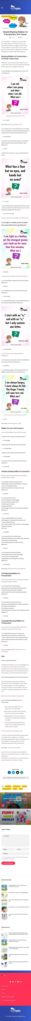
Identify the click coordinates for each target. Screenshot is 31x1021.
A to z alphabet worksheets (8, 1000)
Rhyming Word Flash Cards (15, 124)
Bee (7, 548)
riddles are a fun (14, 665)
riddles (15, 788)
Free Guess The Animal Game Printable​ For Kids (18, 914)
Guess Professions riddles (14, 423)
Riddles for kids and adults (8, 997)
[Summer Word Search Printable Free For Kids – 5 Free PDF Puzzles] (4, 949)
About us (3, 989)
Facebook (10, 754)
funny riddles (16, 786)
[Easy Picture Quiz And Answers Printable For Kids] (4, 902)
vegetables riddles (19, 627)
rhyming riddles (7, 788)
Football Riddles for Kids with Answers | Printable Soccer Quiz (18, 886)
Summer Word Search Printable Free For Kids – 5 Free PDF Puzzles (19, 947)
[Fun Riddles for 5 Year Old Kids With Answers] (4, 909)
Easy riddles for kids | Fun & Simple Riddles (18, 892)
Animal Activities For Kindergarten (17, 568)
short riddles (13, 669)
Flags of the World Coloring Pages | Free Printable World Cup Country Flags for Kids (18, 933)
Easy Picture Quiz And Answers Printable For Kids (19, 900)
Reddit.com (7, 758)
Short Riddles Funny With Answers (20, 218)
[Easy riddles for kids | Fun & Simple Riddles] (4, 895)
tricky (20, 788)
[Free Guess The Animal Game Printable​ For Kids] (4, 916)
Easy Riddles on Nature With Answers (18, 276)
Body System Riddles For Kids (14, 731)
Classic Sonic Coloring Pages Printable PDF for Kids (18, 962)
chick (7, 213)
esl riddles (8, 786)
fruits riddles (17, 579)
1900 (21, 37)
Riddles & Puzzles (4, 1)
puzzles (24, 786)
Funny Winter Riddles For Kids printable (14, 696)
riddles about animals (19, 475)
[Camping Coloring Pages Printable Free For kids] (4, 957)
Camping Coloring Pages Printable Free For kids (18, 955)
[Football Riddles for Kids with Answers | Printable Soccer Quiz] (4, 888)
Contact (3, 993)
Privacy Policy (4, 986)
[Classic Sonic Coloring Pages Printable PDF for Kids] (4, 964)
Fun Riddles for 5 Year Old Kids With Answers (19, 907)
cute (21, 482)
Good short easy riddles (14, 747)
